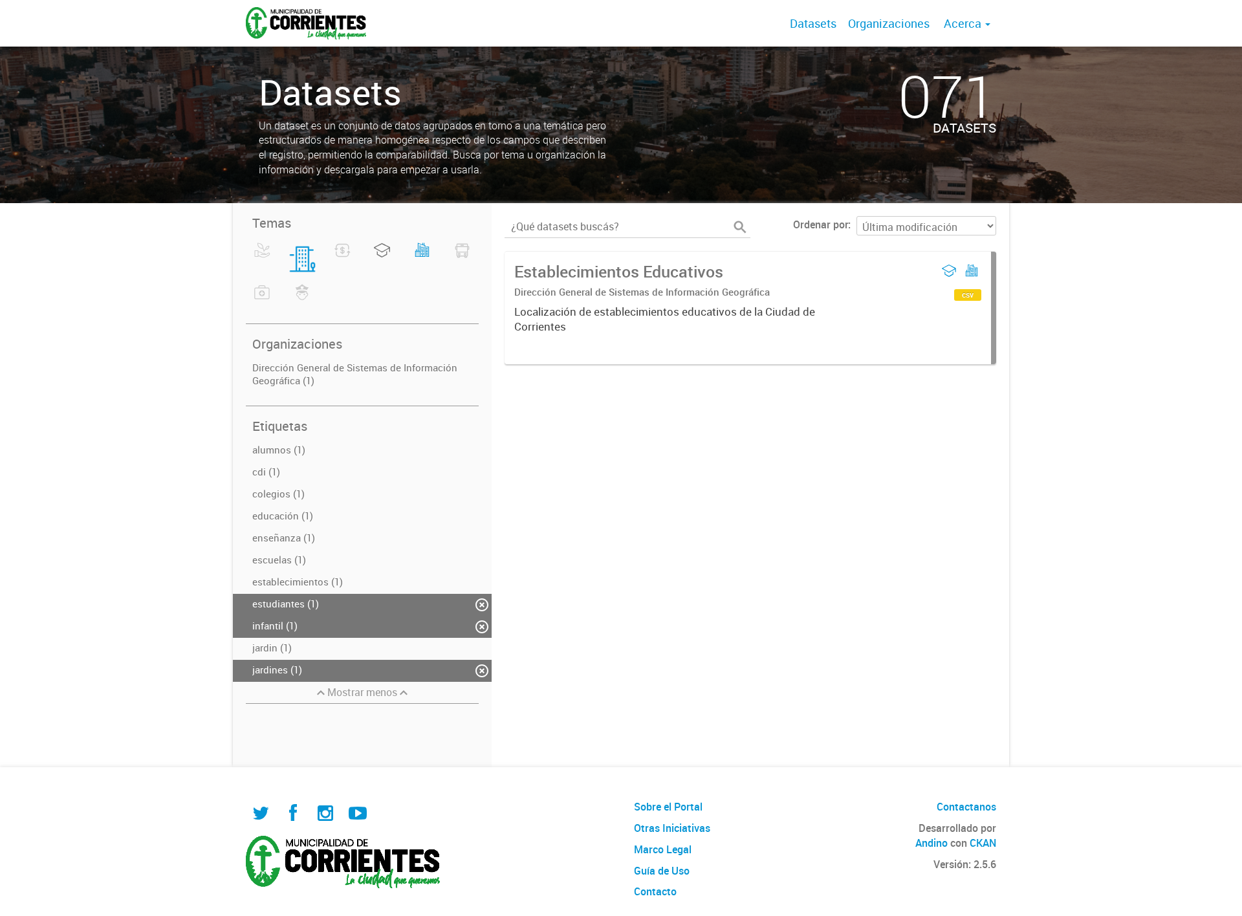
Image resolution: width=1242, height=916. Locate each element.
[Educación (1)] (382, 258)
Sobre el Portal (668, 807)
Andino (931, 843)
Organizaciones (889, 23)
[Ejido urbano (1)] (422, 258)
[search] (740, 227)
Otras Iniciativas (672, 828)
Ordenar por (820, 224)
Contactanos (966, 807)
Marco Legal (663, 849)
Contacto (655, 891)
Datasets (813, 23)
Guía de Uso (662, 871)
